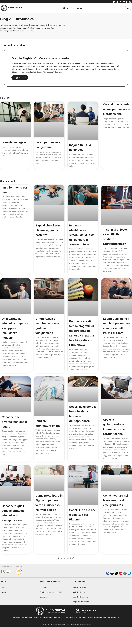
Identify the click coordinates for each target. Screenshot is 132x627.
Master (80, 8)
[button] (128, 8)
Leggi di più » (20, 78)
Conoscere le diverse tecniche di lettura (15, 421)
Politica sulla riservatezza (52, 617)
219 (72, 558)
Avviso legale (18, 617)
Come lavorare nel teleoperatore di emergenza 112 (115, 500)
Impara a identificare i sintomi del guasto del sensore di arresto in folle (81, 235)
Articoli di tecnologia (80, 597)
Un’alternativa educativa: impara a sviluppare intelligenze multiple (15, 328)
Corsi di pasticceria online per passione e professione (116, 109)
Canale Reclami (80, 617)
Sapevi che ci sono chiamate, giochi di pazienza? (48, 230)
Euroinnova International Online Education (51, 594)
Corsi (65, 8)
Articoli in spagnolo (80, 587)
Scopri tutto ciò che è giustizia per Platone (82, 514)
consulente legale (14, 142)
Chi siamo (43, 587)
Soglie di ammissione (81, 602)
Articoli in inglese (79, 592)
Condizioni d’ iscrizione (32, 617)
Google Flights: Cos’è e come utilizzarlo (40, 58)
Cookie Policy (68, 617)
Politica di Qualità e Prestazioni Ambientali (103, 617)
